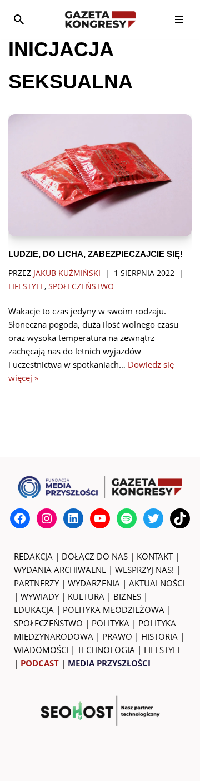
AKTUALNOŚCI (156, 583)
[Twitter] (153, 518)
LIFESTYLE (163, 649)
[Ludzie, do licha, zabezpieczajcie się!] (100, 175)
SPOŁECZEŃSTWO (48, 623)
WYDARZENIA (94, 583)
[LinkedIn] (73, 518)
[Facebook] (20, 518)
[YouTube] (100, 518)
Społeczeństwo (81, 286)
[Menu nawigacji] (179, 19)
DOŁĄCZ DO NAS (95, 556)
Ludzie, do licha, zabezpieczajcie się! (95, 254)
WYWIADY (40, 596)
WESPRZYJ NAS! (144, 569)
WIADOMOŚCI (41, 649)
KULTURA (86, 596)
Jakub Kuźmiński (67, 273)
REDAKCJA (33, 556)
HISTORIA (159, 636)
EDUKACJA (34, 609)
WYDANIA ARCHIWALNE (60, 569)
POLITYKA (110, 623)
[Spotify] (127, 518)
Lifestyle (26, 286)
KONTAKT (155, 556)
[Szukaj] (19, 19)
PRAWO (117, 636)
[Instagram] (47, 518)
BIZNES (127, 596)
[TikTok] (180, 518)
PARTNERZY (36, 583)
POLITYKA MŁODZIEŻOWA (113, 609)
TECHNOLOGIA (106, 649)
